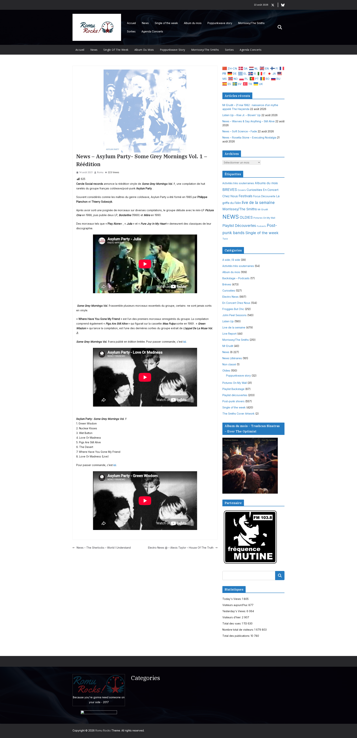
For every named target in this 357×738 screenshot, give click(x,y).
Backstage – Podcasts (236, 278)
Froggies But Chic (233, 309)
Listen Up (228, 321)
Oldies (226, 370)
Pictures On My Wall (264, 217)
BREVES (229, 189)
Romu (100, 172)
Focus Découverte (264, 196)
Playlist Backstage (233, 389)
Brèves (226, 284)
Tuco (225, 238)
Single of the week (166, 23)
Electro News (230, 296)
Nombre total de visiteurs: (238, 629)
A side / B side (231, 259)
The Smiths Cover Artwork (238, 413)
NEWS (230, 216)
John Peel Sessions (234, 315)
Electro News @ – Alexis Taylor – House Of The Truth (180, 547)
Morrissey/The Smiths (251, 23)
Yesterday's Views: (234, 611)
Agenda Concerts (152, 31)
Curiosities (254, 190)
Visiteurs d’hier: (232, 617)
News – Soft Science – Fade (239, 131)
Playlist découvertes (234, 395)
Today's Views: (232, 598)
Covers (242, 190)
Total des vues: (232, 623)
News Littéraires (232, 358)
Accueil (131, 23)
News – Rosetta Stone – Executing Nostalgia (249, 137)
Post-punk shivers (233, 401)
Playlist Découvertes (239, 226)
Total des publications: (236, 635)
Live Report (229, 333)
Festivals (246, 196)
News (145, 23)
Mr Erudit (263, 209)
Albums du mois (266, 183)
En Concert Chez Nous (236, 302)
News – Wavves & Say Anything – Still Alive (248, 121)
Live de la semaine (233, 327)
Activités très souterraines (238, 183)
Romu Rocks (103, 730)
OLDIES (246, 217)
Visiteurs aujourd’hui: (235, 605)
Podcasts (261, 226)
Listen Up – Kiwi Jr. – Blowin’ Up (241, 115)
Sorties (131, 31)
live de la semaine (258, 202)
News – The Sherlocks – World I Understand (104, 547)
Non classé (229, 364)
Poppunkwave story (220, 23)
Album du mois (193, 23)
